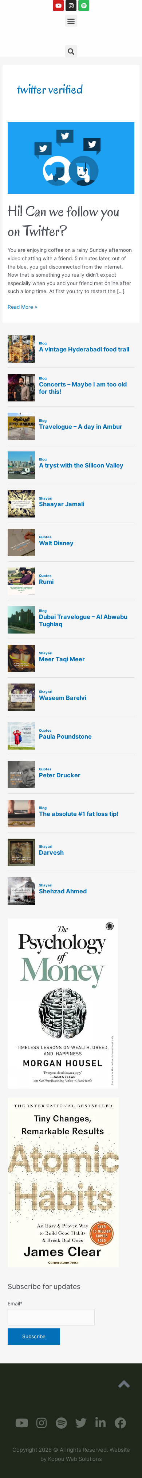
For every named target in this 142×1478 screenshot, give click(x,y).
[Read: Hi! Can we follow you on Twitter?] (71, 158)
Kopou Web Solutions (75, 1458)
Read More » (22, 306)
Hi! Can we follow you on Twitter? (63, 221)
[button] (71, 21)
